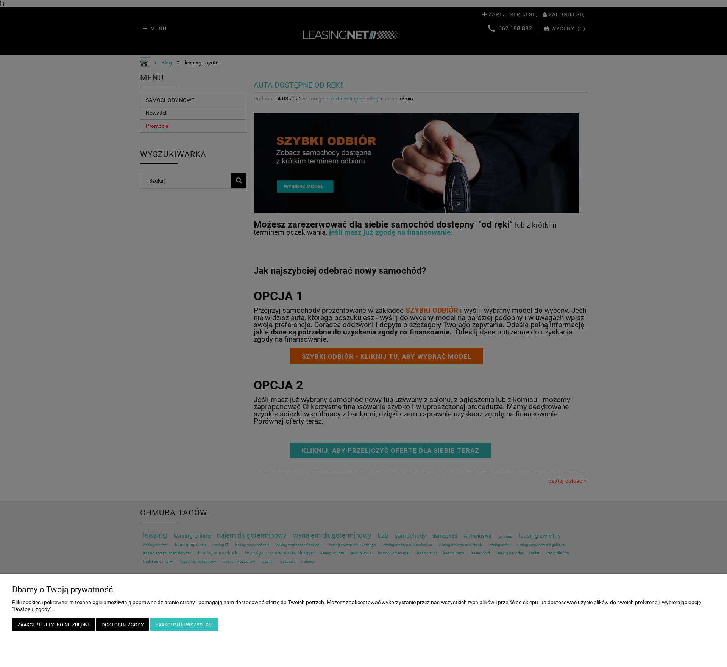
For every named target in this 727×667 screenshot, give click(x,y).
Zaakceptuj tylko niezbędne (53, 625)
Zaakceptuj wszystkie (184, 625)
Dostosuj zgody (122, 625)
